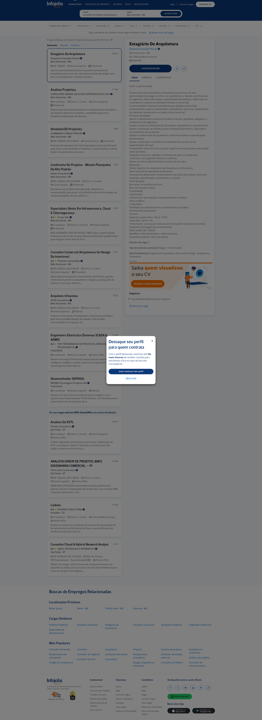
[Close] (152, 341)
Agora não (131, 378)
